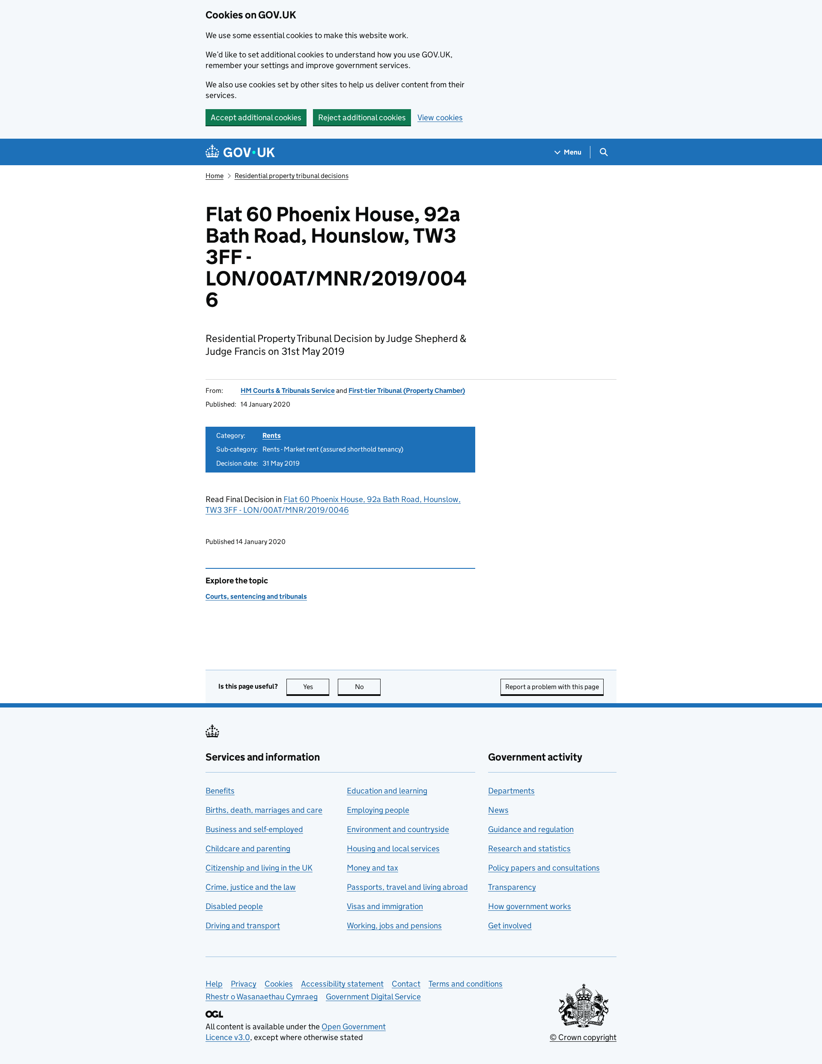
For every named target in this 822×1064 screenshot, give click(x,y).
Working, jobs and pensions (394, 925)
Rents (271, 435)
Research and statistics (529, 848)
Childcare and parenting (248, 848)
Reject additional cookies (362, 117)
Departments (511, 791)
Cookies (279, 984)
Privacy (243, 984)
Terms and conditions (466, 984)
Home (214, 176)
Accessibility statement (342, 984)
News (498, 810)
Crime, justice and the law (251, 887)
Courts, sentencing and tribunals (256, 596)
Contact (406, 984)
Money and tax (372, 868)
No (368, 687)
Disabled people (234, 906)
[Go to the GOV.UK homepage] (240, 152)
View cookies (440, 117)
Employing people (378, 810)
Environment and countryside (398, 829)
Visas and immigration (385, 906)
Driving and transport (243, 925)
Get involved (510, 925)
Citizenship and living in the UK (259, 868)
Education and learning (387, 791)
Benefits (220, 791)
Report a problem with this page (552, 687)
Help (214, 984)
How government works (529, 906)
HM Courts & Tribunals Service (288, 390)
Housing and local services (393, 848)
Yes (316, 687)
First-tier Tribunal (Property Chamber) (406, 390)
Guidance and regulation (531, 829)
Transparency (512, 887)
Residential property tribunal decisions (291, 176)
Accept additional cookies (256, 117)
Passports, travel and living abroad (407, 887)
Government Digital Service (373, 997)
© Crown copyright (583, 1037)
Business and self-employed (254, 829)
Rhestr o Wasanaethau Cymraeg (262, 997)
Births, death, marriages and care (264, 810)
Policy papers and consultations (544, 868)
